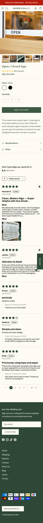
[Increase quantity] (19, 99)
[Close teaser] (36, 270)
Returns (5, 459)
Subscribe (10, 432)
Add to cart (21, 110)
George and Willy (13, 515)
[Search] (8, 8)
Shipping (6, 455)
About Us (6, 467)
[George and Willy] (21, 8)
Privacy (5, 479)
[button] (8, 71)
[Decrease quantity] (5, 99)
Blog (4, 471)
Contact (5, 463)
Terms (4, 475)
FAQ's (4, 451)
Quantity (6, 94)
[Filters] (4, 179)
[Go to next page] (36, 387)
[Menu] (2, 8)
